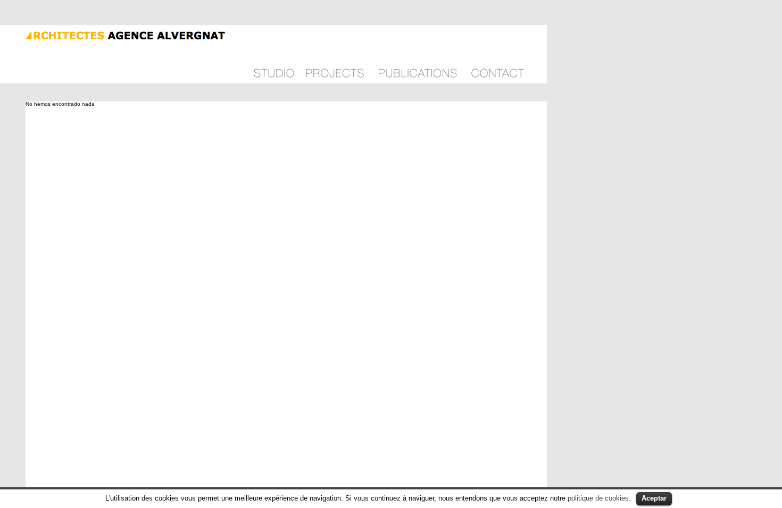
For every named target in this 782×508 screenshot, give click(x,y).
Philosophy (273, 54)
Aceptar (654, 498)
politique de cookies (598, 498)
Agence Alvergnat (113, 34)
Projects (335, 54)
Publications (417, 54)
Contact (498, 54)
